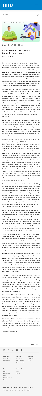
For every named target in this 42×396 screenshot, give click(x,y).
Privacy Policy (16, 390)
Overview (31, 358)
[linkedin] (19, 45)
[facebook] (8, 45)
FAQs (29, 360)
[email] (15, 45)
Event (5, 380)
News (4, 369)
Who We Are (7, 358)
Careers (18, 371)
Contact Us (19, 369)
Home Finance (20, 360)
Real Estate (19, 358)
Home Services (20, 362)
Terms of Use (7, 390)
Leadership (6, 360)
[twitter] (12, 45)
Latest (5, 371)
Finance (5, 375)
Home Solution (7, 377)
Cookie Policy (26, 390)
